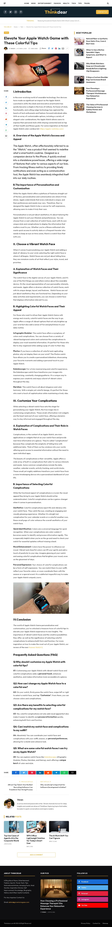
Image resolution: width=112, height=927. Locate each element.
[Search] (108, 3)
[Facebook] (6, 97)
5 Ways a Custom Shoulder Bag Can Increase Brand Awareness (97, 79)
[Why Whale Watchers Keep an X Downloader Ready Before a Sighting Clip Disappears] (79, 66)
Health (66, 3)
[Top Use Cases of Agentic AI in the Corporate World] (14, 827)
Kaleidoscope (50, 757)
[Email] (6, 136)
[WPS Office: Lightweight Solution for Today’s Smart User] (36, 827)
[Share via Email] (63, 48)
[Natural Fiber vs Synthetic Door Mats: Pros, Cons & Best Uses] (79, 41)
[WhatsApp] (6, 130)
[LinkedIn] (6, 108)
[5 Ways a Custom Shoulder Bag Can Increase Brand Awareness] (79, 79)
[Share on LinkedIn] (59, 48)
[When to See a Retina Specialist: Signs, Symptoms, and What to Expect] (79, 52)
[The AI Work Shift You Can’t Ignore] (59, 827)
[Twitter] (6, 102)
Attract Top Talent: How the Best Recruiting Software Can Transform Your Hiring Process (20, 787)
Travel (87, 3)
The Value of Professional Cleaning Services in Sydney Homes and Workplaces (97, 108)
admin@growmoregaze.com (19, 902)
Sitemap (105, 923)
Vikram (12, 48)
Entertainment (45, 3)
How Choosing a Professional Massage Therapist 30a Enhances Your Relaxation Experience (96, 93)
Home (26, 3)
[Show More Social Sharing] (67, 48)
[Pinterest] (6, 113)
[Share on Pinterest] (56, 48)
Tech (74, 3)
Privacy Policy (85, 923)
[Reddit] (6, 119)
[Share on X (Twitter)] (52, 48)
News (33, 3)
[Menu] (5, 3)
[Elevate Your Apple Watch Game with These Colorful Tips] (36, 70)
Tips (80, 3)
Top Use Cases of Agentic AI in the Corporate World (11, 838)
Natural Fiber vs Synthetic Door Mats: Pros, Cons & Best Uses (97, 41)
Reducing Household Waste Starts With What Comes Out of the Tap (59, 21)
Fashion (57, 3)
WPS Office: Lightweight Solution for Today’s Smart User (36, 839)
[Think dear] (56, 12)
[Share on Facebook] (49, 48)
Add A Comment (36, 855)
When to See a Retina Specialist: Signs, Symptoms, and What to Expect (96, 53)
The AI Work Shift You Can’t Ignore (58, 837)
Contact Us (102, 12)
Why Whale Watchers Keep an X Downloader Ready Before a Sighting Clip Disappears (96, 67)
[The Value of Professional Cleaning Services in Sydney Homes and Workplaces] (79, 107)
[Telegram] (6, 124)
